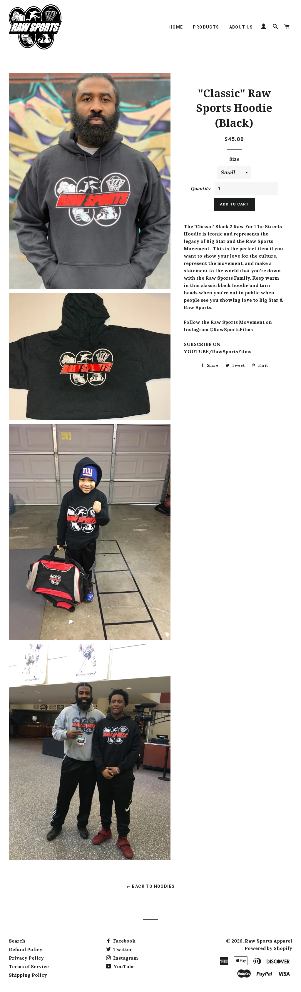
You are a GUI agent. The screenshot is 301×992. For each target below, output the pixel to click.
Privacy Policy (26, 958)
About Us (241, 27)
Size (234, 159)
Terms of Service (29, 966)
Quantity (200, 188)
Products (206, 27)
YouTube (123, 966)
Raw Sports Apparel (268, 941)
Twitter (122, 949)
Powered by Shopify (268, 948)
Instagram (125, 958)
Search (17, 941)
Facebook (124, 941)
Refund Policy (25, 949)
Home (176, 27)
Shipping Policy (28, 975)
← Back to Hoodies (150, 886)
